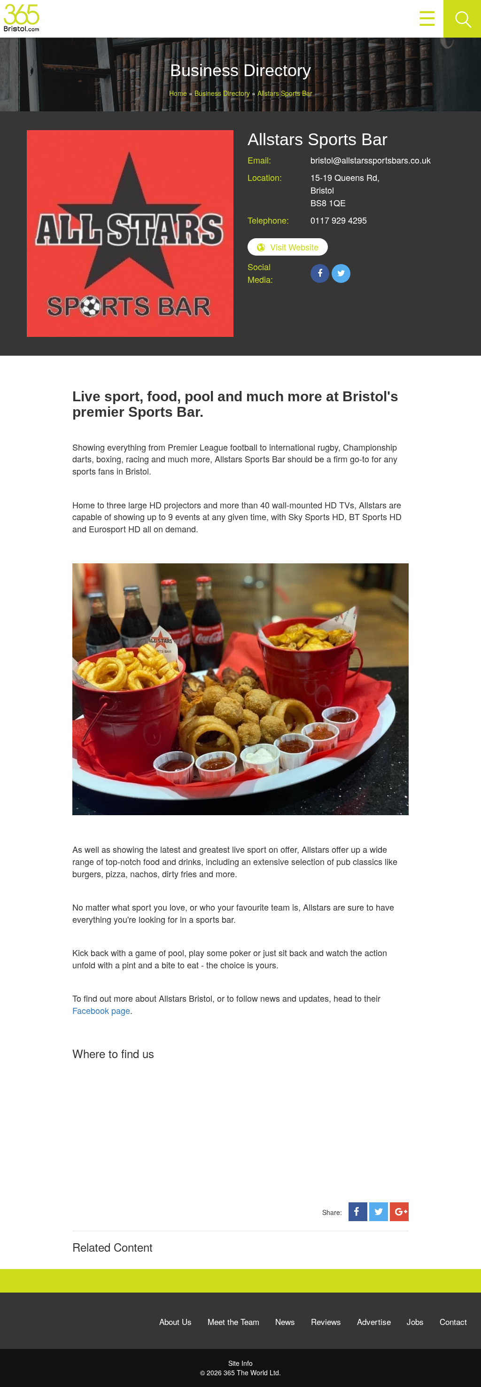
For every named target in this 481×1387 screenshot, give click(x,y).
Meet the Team (233, 1321)
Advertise (374, 1321)
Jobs (415, 1321)
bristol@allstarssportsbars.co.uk (370, 160)
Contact (453, 1321)
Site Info (240, 1363)
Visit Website (294, 247)
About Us (175, 1321)
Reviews (326, 1321)
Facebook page (101, 1010)
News (285, 1321)
